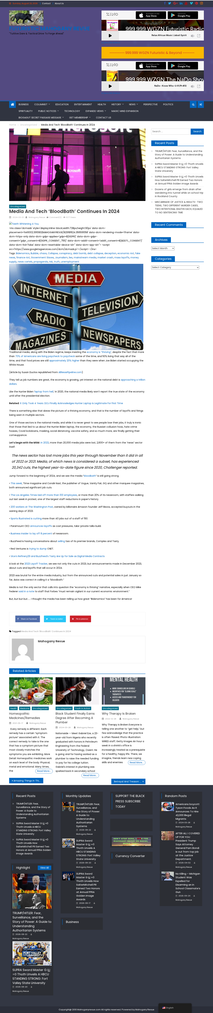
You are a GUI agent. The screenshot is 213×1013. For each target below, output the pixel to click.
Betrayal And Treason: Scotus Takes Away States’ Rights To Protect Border (129, 781)
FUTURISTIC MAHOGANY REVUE (49, 28)
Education (62, 104)
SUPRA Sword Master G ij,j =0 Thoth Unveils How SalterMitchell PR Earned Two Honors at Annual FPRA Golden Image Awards (179, 180)
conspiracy (65, 253)
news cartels (25, 261)
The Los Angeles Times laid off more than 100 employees (44, 495)
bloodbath (90, 475)
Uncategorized (17, 206)
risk (51, 261)
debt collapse (95, 253)
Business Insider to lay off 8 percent (31, 533)
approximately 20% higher (64, 360)
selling (61, 541)
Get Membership (78, 117)
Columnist (40, 104)
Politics (168, 104)
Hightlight (23, 868)
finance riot (23, 257)
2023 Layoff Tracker (35, 563)
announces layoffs (41, 526)
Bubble (34, 253)
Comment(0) (55, 217)
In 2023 (45, 442)
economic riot (125, 253)
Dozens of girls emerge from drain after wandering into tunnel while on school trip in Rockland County (179, 193)
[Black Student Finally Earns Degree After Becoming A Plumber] (77, 691)
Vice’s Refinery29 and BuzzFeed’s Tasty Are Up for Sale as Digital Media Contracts (58, 556)
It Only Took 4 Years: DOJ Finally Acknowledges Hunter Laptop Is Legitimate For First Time (71, 403)
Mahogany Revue (37, 217)
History (116, 104)
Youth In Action (82, 708)
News (132, 104)
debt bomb (79, 253)
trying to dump (38, 548)
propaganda (41, 261)
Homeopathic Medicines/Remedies (24, 715)
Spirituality (26, 111)
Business (24, 104)
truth (57, 261)
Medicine (24, 708)
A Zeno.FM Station (111, 43)
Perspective (150, 104)
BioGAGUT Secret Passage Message (40, 117)
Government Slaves (42, 257)
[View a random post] (201, 104)
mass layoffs (121, 257)
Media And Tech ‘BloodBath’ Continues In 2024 (46, 631)
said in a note (26, 591)
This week (16, 483)
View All (44, 867)
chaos (43, 253)
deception (110, 253)
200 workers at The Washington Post (32, 507)
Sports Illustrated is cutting (26, 518)
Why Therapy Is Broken (119, 713)
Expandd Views (95, 111)
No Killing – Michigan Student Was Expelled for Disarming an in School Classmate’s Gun (188, 883)
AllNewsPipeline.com (70, 372)
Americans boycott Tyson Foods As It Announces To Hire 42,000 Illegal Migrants (188, 811)
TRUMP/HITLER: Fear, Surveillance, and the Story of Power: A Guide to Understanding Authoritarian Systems (179, 154)
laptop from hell (44, 391)
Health (102, 104)
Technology (72, 111)
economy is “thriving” (99, 352)
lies (71, 257)
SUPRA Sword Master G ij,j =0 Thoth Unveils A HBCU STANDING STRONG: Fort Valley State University (179, 167)
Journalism (61, 257)
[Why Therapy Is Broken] (123, 691)
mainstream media (85, 257)
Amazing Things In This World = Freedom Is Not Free (28, 780)
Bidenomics (22, 253)
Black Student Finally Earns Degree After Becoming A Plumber (75, 717)
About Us (59, 3)
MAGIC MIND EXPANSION (124, 111)
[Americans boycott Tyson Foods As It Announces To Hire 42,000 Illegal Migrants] (167, 806)
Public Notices (47, 111)
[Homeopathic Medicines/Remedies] (31, 691)
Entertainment (83, 104)
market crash (105, 257)
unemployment (70, 261)
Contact (46, 3)
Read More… (44, 771)
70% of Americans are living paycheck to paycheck (45, 356)
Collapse (53, 253)
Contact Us (103, 117)
